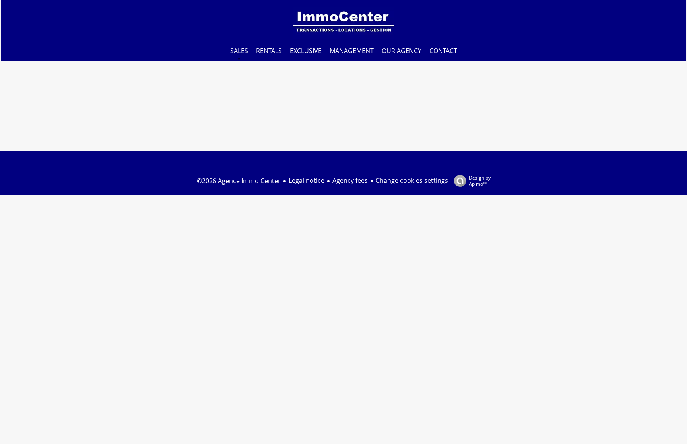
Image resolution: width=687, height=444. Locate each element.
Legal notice (306, 180)
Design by (480, 180)
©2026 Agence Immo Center (239, 180)
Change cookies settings (412, 180)
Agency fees (350, 180)
